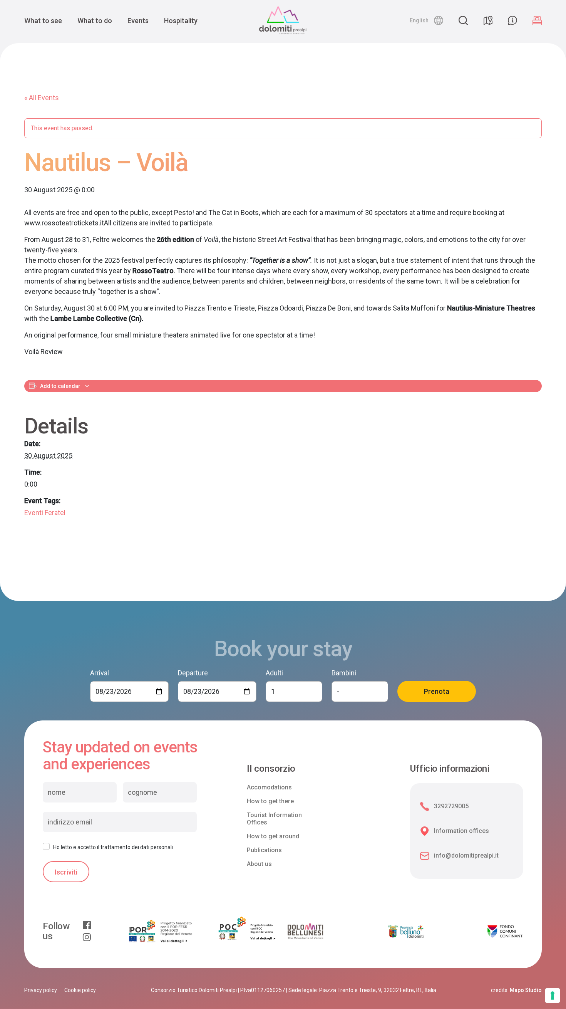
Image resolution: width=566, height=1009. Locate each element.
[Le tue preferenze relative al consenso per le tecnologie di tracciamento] (552, 995)
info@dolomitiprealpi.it (466, 855)
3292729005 (451, 806)
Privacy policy (40, 990)
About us (259, 864)
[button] (426, 20)
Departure (193, 673)
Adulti (274, 673)
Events (138, 21)
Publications (264, 850)
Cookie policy (80, 990)
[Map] (487, 20)
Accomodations (269, 787)
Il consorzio (271, 769)
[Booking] (537, 20)
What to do (94, 21)
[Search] (463, 20)
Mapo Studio (526, 990)
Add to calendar (60, 386)
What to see (43, 21)
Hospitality (181, 21)
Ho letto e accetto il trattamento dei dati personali (113, 847)
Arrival (99, 673)
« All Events (41, 98)
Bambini (344, 673)
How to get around (273, 836)
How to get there (270, 801)
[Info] (512, 20)
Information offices (461, 830)
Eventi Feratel (44, 513)
